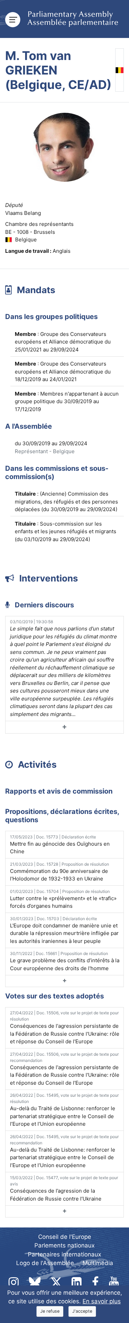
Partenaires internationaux (64, 1254)
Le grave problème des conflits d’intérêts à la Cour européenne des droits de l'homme (64, 961)
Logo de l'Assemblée (45, 1263)
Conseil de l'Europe (64, 1236)
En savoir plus (102, 1301)
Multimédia (98, 1263)
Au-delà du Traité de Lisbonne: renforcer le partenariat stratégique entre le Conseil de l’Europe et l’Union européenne (64, 1110)
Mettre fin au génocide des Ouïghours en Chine (60, 844)
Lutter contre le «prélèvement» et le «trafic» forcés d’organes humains (63, 899)
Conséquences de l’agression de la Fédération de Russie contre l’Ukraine (64, 1188)
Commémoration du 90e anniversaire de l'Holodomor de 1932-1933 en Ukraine (59, 872)
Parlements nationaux (64, 1245)
